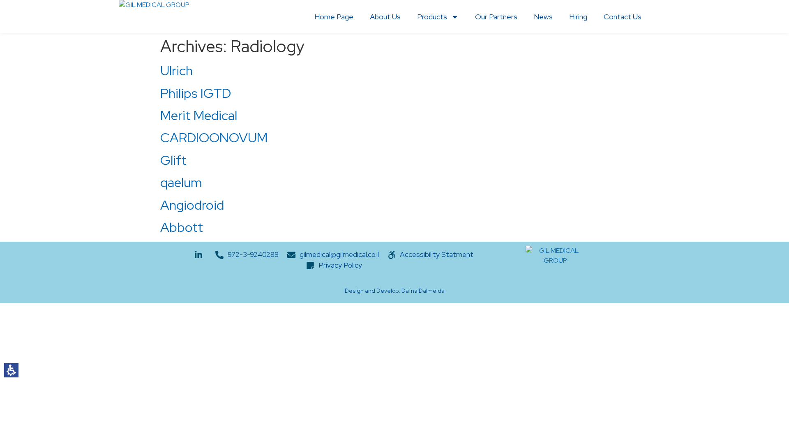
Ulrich (176, 70)
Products (432, 16)
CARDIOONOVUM (214, 137)
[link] (247, 255)
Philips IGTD (195, 93)
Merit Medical (198, 115)
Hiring (578, 16)
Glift (173, 160)
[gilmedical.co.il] (154, 16)
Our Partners (496, 16)
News (543, 16)
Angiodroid (192, 205)
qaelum (181, 182)
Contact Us (622, 16)
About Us (385, 16)
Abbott (181, 227)
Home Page (333, 16)
